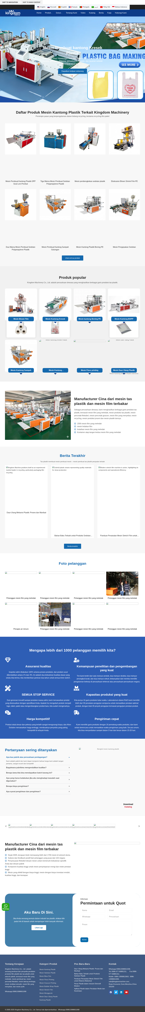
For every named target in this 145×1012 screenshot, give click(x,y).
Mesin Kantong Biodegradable (55, 371)
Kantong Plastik (45, 1000)
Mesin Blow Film (45, 976)
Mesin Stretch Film (46, 990)
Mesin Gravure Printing (48, 983)
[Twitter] (116, 992)
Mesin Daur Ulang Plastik (124, 370)
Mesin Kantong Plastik (47, 969)
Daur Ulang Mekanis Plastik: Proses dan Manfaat (26, 513)
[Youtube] (126, 992)
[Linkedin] (121, 992)
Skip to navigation (10, 2)
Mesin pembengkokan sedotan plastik (90, 181)
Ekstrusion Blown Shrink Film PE (124, 181)
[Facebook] (111, 992)
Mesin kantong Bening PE (90, 319)
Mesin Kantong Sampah (21, 370)
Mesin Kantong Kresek (55, 319)
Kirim (84, 940)
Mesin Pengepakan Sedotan (124, 247)
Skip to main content (31, 2)
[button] (2, 59)
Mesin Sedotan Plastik (47, 973)
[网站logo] (13, 13)
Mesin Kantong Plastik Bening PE (89, 247)
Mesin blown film (21, 319)
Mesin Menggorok (46, 993)
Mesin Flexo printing (89, 370)
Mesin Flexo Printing (47, 979)
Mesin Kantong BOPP (124, 319)
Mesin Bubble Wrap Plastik (49, 986)
